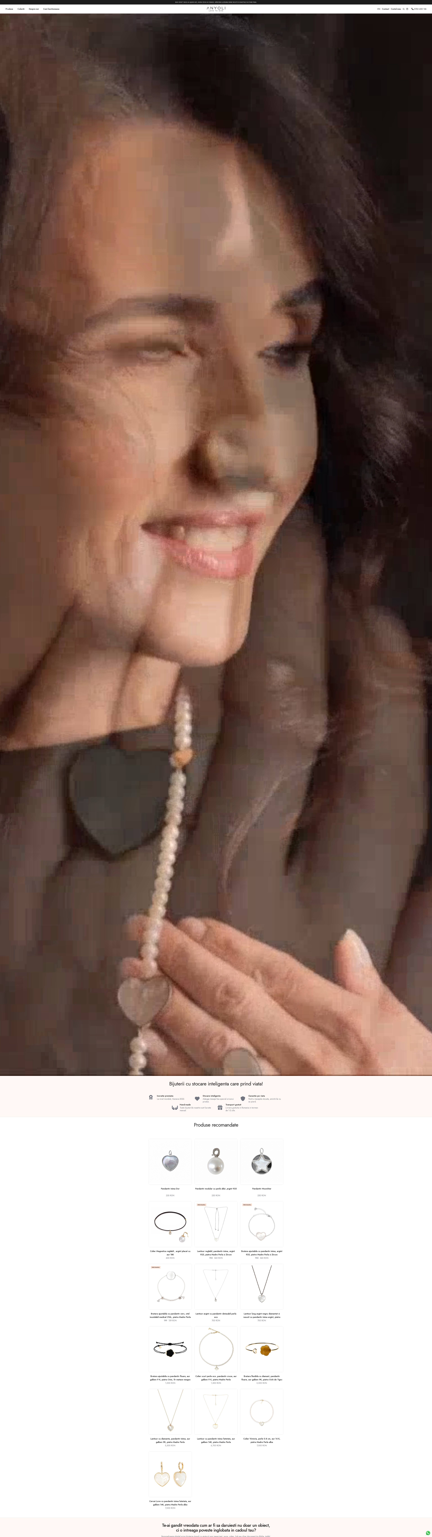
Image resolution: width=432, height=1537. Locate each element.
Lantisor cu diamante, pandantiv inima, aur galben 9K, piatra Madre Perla (170, 1440)
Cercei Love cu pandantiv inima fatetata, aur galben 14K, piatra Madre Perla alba (170, 1503)
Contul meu (396, 9)
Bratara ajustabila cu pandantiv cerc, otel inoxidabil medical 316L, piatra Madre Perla (170, 1315)
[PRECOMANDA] (216, 1224)
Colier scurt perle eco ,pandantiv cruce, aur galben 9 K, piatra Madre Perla (216, 1378)
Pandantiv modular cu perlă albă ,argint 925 (216, 1188)
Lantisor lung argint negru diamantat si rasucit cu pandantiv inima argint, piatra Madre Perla (261, 1315)
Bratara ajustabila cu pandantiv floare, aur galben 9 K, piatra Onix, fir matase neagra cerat (170, 1378)
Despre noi (34, 9)
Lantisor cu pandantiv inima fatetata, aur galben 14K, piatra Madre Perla (216, 1440)
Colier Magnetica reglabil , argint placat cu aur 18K (170, 1253)
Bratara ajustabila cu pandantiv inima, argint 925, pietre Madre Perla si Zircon (261, 1253)
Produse (9, 9)
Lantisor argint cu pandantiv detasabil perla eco (216, 1315)
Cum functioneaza (51, 9)
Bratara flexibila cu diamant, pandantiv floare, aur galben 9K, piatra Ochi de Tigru (261, 1378)
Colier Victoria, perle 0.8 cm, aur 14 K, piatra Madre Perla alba (261, 1440)
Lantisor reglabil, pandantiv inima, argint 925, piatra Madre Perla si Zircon (216, 1253)
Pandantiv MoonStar (261, 1188)
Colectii (21, 9)
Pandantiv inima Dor (170, 1188)
